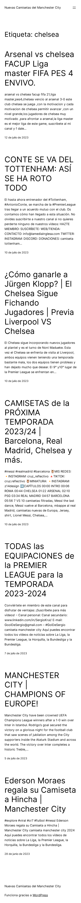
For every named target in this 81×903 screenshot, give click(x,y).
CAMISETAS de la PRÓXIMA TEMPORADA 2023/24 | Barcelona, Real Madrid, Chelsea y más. (38, 431)
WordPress (40, 895)
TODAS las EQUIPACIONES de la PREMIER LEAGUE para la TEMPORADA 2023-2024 (39, 570)
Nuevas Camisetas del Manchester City (33, 7)
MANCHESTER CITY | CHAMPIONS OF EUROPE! (35, 689)
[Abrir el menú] (74, 7)
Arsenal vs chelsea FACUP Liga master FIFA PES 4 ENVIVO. (39, 68)
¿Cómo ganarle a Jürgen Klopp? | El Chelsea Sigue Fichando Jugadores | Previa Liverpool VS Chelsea (39, 303)
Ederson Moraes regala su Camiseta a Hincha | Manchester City (40, 795)
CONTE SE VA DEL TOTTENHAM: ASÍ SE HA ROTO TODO (39, 173)
